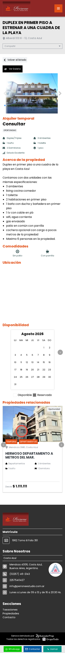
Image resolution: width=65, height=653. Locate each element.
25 (21, 377)
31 (15, 384)
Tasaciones (10, 609)
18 (21, 369)
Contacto (9, 617)
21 (38, 369)
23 (49, 369)
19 (27, 369)
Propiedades (11, 613)
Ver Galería (14, 68)
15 (44, 362)
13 (32, 362)
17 (15, 369)
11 (21, 362)
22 (43, 369)
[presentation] (60, 352)
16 (50, 362)
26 (26, 377)
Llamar (54, 649)
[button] (60, 93)
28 (38, 377)
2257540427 (17, 580)
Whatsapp (14, 649)
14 (38, 362)
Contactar (34, 649)
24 (15, 377)
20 (32, 369)
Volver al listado (16, 60)
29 (43, 377)
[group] (32, 93)
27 (32, 377)
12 (27, 362)
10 (15, 362)
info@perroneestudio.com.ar (27, 586)
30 (49, 377)
